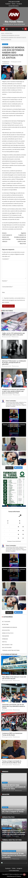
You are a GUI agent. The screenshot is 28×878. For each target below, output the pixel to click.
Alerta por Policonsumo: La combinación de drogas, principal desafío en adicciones (14, 362)
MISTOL (4, 641)
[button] (6, 29)
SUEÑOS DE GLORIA (8, 789)
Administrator (6, 61)
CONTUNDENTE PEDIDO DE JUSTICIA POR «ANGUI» (7, 237)
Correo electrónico (14, 5)
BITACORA (5, 44)
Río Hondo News (14, 21)
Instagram (19, 3)
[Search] (23, 28)
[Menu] (6, 29)
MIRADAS (5, 639)
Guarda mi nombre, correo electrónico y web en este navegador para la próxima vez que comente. (13, 300)
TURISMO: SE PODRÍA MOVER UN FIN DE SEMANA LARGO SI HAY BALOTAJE (20, 238)
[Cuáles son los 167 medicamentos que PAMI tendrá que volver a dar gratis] (14, 321)
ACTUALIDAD (6, 621)
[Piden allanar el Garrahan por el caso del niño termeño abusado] (14, 665)
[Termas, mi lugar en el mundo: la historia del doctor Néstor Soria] (14, 749)
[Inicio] (3, 29)
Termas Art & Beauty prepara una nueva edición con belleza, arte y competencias (12, 809)
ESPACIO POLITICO (7, 633)
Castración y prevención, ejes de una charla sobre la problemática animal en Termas (13, 706)
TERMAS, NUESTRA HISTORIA (10, 650)
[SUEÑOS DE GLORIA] (14, 782)
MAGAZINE (5, 636)
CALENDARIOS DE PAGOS (9, 627)
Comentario (5, 259)
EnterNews (10, 876)
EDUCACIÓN (6, 630)
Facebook (7, 3)
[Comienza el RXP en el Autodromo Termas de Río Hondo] (14, 721)
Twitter (14, 3)
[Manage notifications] (24, 874)
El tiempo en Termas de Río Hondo (14, 541)
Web (3, 292)
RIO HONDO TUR (7, 644)
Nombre (4, 281)
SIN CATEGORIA (7, 647)
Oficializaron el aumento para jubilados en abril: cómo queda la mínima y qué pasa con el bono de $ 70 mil (13, 391)
